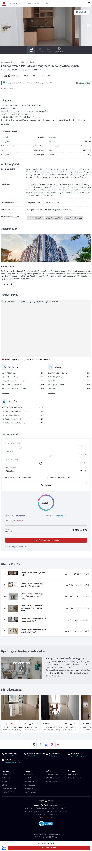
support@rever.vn (12, 762)
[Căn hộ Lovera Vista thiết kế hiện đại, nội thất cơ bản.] (13, 585)
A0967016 (86, 730)
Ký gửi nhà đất (29, 774)
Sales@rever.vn (55, 756)
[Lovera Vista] (46, 248)
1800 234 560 (32, 756)
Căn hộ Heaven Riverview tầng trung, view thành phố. (59, 728)
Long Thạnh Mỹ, (26, 730)
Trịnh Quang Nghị (8, 62)
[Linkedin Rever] (50, 837)
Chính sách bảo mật (9, 789)
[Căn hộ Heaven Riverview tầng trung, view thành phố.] (60, 707)
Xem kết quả (46, 485)
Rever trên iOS (73, 774)
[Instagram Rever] (53, 837)
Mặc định (10, 471)
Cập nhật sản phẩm (53, 778)
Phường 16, (66, 730)
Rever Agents (28, 789)
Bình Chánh (29, 62)
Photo (31, 52)
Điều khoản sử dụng (9, 792)
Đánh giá (37, 837)
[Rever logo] (4, 3)
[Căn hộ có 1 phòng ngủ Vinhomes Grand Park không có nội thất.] (20, 707)
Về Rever (5, 774)
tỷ (85, 447)
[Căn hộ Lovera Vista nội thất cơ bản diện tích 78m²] (13, 620)
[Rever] (46, 801)
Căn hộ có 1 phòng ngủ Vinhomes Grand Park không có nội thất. (19, 728)
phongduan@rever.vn (80, 756)
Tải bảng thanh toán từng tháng (47, 540)
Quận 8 (73, 730)
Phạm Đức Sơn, (56, 730)
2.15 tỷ (86, 723)
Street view (59, 52)
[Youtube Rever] (56, 837)
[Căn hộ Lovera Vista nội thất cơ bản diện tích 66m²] (13, 631)
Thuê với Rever (29, 781)
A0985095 (6, 730)
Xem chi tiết (7, 284)
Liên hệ (4, 785)
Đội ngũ (5, 781)
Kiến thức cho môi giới (53, 781)
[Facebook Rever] (43, 837)
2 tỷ (5, 723)
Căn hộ (41, 137)
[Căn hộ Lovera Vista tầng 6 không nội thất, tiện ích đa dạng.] (13, 608)
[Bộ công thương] (46, 824)
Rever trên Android (74, 778)
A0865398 (46, 730)
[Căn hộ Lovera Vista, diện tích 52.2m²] (13, 574)
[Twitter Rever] (46, 837)
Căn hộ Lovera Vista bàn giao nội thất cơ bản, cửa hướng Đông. (32, 596)
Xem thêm (5, 124)
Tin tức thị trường (52, 774)
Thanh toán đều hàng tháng (60, 477)
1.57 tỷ (46, 723)
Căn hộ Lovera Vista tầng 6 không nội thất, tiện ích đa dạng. (31, 608)
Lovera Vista (39, 150)
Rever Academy (29, 785)
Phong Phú (20, 62)
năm (84, 463)
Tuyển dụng (6, 778)
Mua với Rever (29, 778)
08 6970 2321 (42, 814)
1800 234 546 (50, 848)
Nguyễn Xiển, (16, 730)
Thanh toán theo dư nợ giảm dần (19, 477)
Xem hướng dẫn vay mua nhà (17, 547)
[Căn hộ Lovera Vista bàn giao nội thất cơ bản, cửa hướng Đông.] (13, 596)
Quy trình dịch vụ (30, 792)
